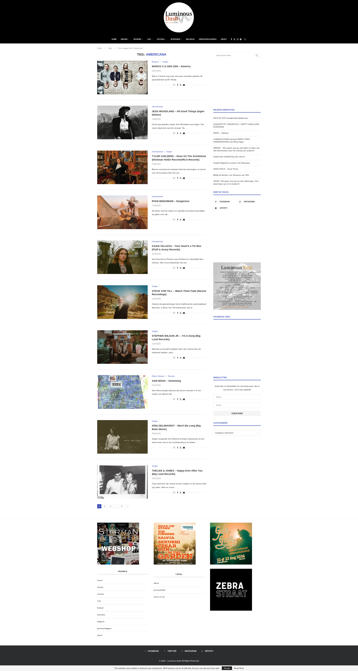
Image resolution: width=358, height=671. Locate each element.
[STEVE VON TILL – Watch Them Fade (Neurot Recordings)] (122, 302)
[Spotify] (241, 39)
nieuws (124, 39)
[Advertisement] (237, 83)
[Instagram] (237, 39)
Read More (239, 668)
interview (101, 615)
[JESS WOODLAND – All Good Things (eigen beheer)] (122, 122)
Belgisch (190, 39)
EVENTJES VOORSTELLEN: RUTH (229, 157)
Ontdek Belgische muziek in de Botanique (231, 163)
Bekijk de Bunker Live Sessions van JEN (231, 175)
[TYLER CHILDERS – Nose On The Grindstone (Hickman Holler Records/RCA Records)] (122, 167)
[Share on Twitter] (181, 85)
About (224, 39)
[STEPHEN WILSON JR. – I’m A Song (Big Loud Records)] (122, 347)
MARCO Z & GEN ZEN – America (171, 66)
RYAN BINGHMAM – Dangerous (170, 201)
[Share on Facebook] (177, 85)
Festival (161, 39)
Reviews (137, 39)
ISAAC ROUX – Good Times (225, 169)
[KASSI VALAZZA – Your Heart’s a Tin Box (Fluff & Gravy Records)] (122, 257)
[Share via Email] (184, 85)
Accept (227, 668)
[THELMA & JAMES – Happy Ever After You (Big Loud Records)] (122, 481)
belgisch (100, 621)
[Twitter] (234, 39)
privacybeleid (159, 590)
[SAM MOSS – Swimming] (122, 392)
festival (100, 608)
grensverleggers (104, 628)
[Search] (245, 39)
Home (114, 39)
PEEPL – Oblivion (221, 133)
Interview (175, 39)
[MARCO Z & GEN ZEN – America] (122, 77)
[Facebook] (231, 39)
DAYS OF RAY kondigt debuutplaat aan (230, 118)
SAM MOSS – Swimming (166, 380)
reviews (100, 594)
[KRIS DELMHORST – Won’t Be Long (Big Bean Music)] (122, 437)
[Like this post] (174, 85)
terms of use (159, 597)
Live (149, 39)
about (99, 635)
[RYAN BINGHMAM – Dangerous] (122, 212)
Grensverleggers (207, 39)
